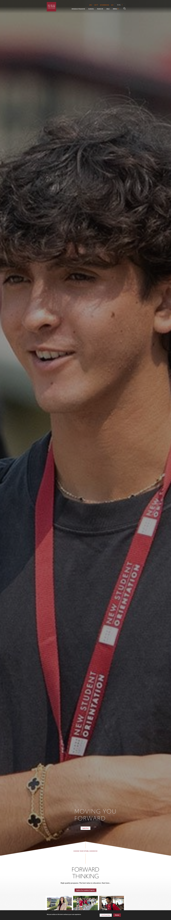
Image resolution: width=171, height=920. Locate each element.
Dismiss (117, 915)
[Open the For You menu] (120, 5)
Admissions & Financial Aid (78, 9)
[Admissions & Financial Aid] (70, 12)
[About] (105, 12)
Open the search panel (124, 8)
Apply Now (85, 828)
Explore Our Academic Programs (85, 890)
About (107, 9)
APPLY (90, 5)
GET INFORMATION (104, 5)
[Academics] (86, 12)
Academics (91, 9)
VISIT (95, 5)
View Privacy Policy (105, 915)
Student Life (100, 9)
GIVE (112, 5)
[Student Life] (95, 12)
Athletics (115, 9)
